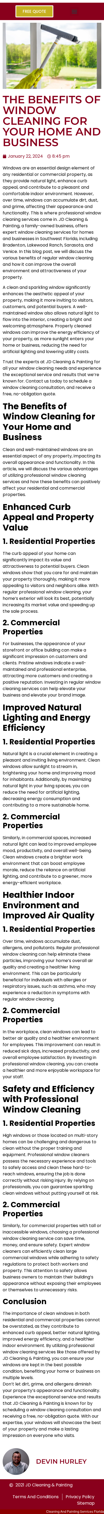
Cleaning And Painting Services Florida (75, 1511)
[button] (74, 11)
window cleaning (47, 1410)
